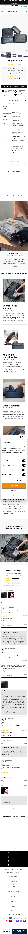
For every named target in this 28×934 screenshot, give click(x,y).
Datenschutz (14, 896)
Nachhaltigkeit (14, 881)
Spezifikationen (14, 103)
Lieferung (14, 157)
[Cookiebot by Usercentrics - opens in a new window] (20, 437)
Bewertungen (14, 879)
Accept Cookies (14, 485)
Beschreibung (14, 100)
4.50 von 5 (18, 573)
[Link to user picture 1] (4, 684)
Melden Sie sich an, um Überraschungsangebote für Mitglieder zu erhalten (13, 871)
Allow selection (14, 490)
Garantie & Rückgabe (14, 161)
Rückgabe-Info (14, 889)
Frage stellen (14, 164)
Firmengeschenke (14, 884)
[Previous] (2, 548)
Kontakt (14, 906)
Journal (14, 886)
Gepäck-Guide (14, 901)
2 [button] (13, 808)
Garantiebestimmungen (14, 891)
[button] (10, 64)
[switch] (24, 465)
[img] (4, 616)
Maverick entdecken (14, 876)
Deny (14, 495)
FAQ (14, 904)
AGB (14, 899)
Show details (20, 480)
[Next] (26, 548)
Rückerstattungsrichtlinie (14, 894)
